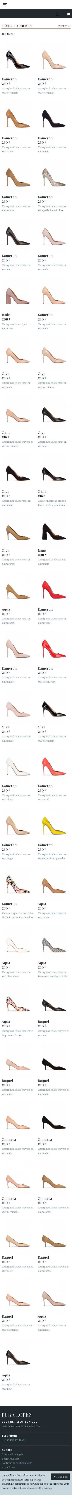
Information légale (12, 1454)
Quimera (9, 1139)
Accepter (61, 1476)
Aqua (6, 609)
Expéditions (8, 1467)
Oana (6, 432)
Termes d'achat (10, 1458)
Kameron (9, 78)
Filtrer (62, 26)
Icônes (7, 26)
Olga (5, 373)
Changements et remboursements (26, 13)
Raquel (43, 1021)
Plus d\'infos (45, 1488)
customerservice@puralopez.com (21, 1426)
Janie (6, 314)
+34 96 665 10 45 (16, 1440)
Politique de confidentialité (17, 1463)
